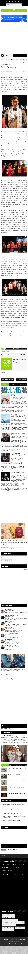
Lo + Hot (5, 765)
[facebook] (6, 1)
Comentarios (6, 560)
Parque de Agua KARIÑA (15, 774)
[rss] (15, 1)
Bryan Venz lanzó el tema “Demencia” (18, 434)
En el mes (14, 765)
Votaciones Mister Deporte (16, 787)
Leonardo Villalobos (10, 919)
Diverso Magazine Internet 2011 (17, 768)
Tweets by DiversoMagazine (8, 679)
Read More (5, 872)
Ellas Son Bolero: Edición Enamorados (17, 473)
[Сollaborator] (14, 18)
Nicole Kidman (9, 609)
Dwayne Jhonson (10, 639)
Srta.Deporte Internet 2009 (16, 780)
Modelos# (23, 348)
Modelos (22, 62)
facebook (23, 384)
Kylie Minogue (20, 927)
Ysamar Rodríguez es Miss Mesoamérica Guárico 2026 (13, 805)
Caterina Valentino (9, 925)
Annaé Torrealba (8, 917)
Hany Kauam (14, 414)
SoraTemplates (13, 939)
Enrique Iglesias (8, 927)
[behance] (18, 1)
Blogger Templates (14, 941)
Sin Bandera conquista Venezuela (11, 809)
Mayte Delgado (8, 930)
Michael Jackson (9, 621)
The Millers (13, 396)
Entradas (4, 558)
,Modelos (9, 73)
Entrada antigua (21, 379)
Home (3, 62)
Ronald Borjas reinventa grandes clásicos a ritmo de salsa (13, 817)
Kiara (13, 914)
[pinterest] (12, 1)
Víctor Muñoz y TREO (11, 645)
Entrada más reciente (7, 379)
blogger (4, 384)
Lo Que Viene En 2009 (11, 615)
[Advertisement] (14, 36)
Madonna (6, 914)
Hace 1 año (23, 765)
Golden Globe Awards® (11, 633)
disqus (14, 384)
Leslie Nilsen (8, 627)
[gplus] (11, 874)
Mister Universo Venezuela (12, 62)
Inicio (4, 856)
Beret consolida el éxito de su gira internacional (11, 821)
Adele (22, 922)
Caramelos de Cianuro (10, 922)
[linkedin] (14, 874)
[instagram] (21, 1)
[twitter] (9, 1)
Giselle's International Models (17, 793)
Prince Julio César (15, 453)
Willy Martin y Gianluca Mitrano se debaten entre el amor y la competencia (13, 812)
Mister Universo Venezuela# (12, 348)
